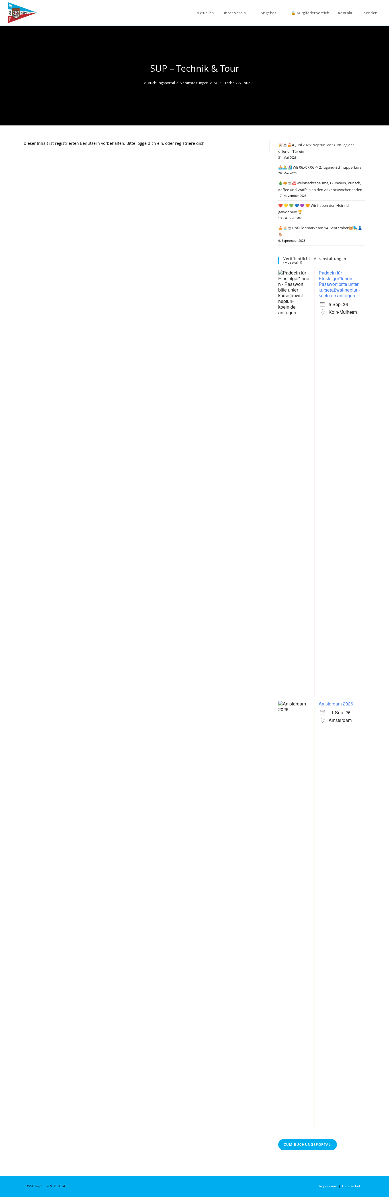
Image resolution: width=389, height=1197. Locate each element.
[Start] (141, 82)
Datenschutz (352, 1186)
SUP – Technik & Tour (232, 82)
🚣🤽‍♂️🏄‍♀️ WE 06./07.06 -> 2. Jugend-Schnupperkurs (319, 167)
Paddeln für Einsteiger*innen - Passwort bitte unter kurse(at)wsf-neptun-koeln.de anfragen (339, 284)
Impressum (328, 1186)
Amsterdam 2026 (336, 703)
